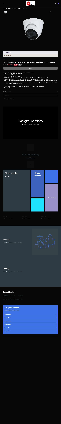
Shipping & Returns (7, 91)
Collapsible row (7, 314)
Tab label (5, 295)
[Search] (55, 3)
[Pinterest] (10, 99)
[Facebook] (7, 99)
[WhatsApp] (12, 99)
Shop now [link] (7, 176)
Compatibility (6, 95)
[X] (8, 99)
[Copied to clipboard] (13, 99)
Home (4, 8)
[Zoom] (50, 12)
